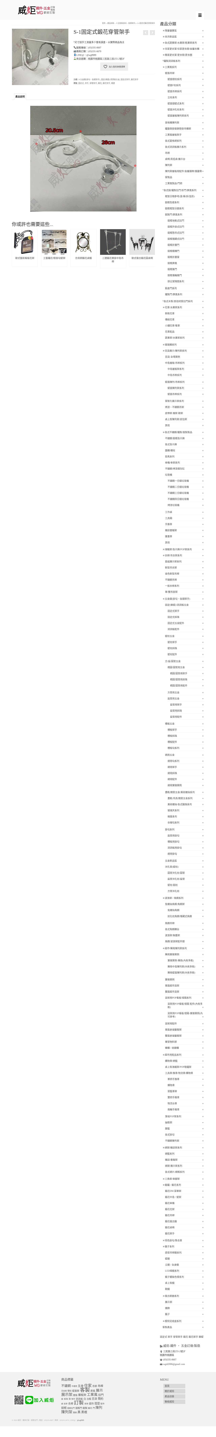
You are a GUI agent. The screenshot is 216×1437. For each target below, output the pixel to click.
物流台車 (172, 1103)
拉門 (101, 1394)
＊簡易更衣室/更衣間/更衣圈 (177, 55)
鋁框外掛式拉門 (176, 226)
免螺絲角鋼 (173, 910)
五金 (81, 1386)
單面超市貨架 (172, 985)
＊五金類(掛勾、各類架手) (89, 79)
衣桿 (70, 1403)
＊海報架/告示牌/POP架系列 (177, 549)
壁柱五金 (169, 636)
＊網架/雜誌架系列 (172, 1147)
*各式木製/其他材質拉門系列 (178, 301)
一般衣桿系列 (172, 586)
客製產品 (167, 1327)
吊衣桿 (64, 1391)
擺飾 (167, 1308)
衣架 (66, 1404)
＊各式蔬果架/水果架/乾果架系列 (180, 43)
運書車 (168, 536)
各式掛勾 (169, 1134)
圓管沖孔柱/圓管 (176, 873)
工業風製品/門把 (173, 183)
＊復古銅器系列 (171, 1296)
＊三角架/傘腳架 (171, 1179)
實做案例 (169, 979)
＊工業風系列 (170, 67)
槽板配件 (172, 742)
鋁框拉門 (71, 1408)
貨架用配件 (171, 1023)
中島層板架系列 (176, 369)
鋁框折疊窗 (173, 257)
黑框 (84, 1412)
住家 (88, 1386)
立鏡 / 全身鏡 (172, 1265)
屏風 (92, 1391)
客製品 (168, 177)
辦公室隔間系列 (176, 281)
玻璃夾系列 (173, 810)
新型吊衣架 (171, 567)
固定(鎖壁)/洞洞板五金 (110, 79)
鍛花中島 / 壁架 (173, 1197)
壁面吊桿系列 (175, 91)
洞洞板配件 (173, 629)
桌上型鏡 (169, 1283)
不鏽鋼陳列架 (172, 1140)
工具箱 (168, 518)
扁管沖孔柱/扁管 (176, 879)
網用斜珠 (172, 773)
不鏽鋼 (66, 1386)
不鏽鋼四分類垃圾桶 (178, 499)
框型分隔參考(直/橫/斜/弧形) (180, 196)
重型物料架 (171, 1042)
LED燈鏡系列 (172, 1271)
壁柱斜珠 (172, 648)
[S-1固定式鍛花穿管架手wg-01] (40, 56)
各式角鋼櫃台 (172, 929)
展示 (99, 1390)
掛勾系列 (169, 829)
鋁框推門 (172, 269)
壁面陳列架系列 (176, 388)
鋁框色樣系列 (172, 202)
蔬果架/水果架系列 (175, 338)
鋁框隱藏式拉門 (176, 239)
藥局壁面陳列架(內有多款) (181, 972)
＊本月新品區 (170, 36)
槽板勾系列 (173, 748)
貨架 (86, 1404)
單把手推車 (173, 1079)
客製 (85, 1390)
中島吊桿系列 (175, 375)
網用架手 (172, 767)
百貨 (94, 1398)
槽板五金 (169, 723)
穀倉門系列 (171, 288)
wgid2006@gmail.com (174, 1364)
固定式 (81, 83)
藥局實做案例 (172, 954)
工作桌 (168, 512)
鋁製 (85, 1408)
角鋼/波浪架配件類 (175, 941)
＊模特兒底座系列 (172, 1321)
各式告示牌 (171, 444)
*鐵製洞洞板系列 (171, 61)
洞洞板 (79, 1399)
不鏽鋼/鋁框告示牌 (175, 438)
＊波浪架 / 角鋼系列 (173, 898)
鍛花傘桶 (169, 1203)
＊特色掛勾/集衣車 (172, 1240)
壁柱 (70, 1391)
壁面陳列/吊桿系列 (175, 382)
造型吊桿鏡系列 (173, 1252)
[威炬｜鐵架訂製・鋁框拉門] (42, 9)
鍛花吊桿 (169, 1215)
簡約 (100, 1398)
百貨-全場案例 (172, 357)
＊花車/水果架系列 (172, 307)
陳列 (99, 1407)
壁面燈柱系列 (175, 79)
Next (152, 249)
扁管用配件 (176, 717)
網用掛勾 (172, 854)
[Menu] (200, 15)
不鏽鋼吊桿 (171, 580)
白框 (89, 1399)
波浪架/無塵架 (172, 935)
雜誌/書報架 (171, 1160)
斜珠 (66, 1399)
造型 (97, 1403)
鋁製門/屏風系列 (173, 214)
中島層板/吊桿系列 (175, 363)
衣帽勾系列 (173, 822)
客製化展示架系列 (174, 401)
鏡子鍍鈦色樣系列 (174, 1277)
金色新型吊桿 (172, 573)
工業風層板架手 (173, 134)
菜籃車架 (172, 1091)
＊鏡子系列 (168, 1246)
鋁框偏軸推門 (175, 275)
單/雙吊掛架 (171, 592)
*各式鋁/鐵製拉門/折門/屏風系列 (179, 190)
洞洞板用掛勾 (175, 848)
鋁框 (64, 1407)
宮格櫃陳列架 (172, 122)
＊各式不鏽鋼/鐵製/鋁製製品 (177, 432)
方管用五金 (173, 692)
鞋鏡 (167, 1289)
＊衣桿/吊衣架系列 (172, 555)
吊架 (94, 1386)
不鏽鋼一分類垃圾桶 (178, 481)
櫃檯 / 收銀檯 (172, 1048)
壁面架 (75, 1391)
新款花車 (169, 313)
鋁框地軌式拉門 (176, 220)
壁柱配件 (172, 654)
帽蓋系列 (172, 816)
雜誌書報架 (171, 530)
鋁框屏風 (172, 263)
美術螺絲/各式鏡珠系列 (180, 804)
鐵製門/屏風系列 (173, 294)
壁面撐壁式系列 (176, 103)
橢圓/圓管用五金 (176, 667)
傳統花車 (169, 319)
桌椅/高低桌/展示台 (175, 159)
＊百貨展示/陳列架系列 (175, 351)
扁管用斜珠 (176, 710)
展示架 (168, 1302)
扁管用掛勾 (173, 835)
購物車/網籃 (171, 1061)
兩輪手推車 (173, 1109)
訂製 (79, 1402)
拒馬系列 (169, 456)
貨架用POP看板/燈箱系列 (178, 998)
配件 (103, 1404)
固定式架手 (125, 79)
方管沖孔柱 (173, 891)
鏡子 (167, 1314)
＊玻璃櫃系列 (170, 344)
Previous (15, 249)
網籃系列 (169, 1153)
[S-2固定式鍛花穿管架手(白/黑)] (152, 32)
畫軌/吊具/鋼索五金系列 (180, 798)
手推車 (168, 524)
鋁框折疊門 (173, 245)
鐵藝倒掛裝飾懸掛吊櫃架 (178, 128)
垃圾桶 (168, 475)
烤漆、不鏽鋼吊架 (174, 407)
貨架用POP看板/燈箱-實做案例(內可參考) (185, 1015)
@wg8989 (80, 1420)
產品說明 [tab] (20, 96)
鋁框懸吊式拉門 (176, 233)
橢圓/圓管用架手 (178, 673)
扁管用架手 (176, 704)
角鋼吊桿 (169, 923)
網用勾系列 (173, 761)
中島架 (74, 1386)
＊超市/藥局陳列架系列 (175, 948)
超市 (91, 1403)
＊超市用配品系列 (172, 1055)
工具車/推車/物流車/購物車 (179, 1073)
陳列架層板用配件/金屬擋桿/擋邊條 (183, 171)
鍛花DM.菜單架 (173, 1191)
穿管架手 (93, 83)
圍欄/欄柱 (170, 450)
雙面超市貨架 (172, 991)
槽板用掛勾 (173, 841)
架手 (87, 83)
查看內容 (24, 264)
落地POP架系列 (173, 1116)
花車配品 (169, 331)
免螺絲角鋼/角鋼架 (175, 904)
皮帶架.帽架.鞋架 (174, 413)
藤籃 (167, 1128)
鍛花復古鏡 (171, 1221)
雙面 (75, 1413)
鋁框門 (78, 1408)
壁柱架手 (172, 642)
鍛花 (100, 83)
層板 (75, 1395)
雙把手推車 (173, 1097)
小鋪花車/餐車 (172, 325)
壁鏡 (167, 1258)
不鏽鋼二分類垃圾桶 (178, 487)
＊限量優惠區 (170, 30)
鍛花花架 (169, 1209)
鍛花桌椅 (169, 1227)
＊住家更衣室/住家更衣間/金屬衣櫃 (181, 49)
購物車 (171, 1085)
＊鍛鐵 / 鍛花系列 (172, 1185)
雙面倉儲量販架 (173, 1036)
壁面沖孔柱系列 (176, 109)
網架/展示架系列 (173, 1166)
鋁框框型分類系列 (174, 208)
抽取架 (168, 1122)
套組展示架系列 (173, 561)
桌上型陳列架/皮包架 (176, 419)
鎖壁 (113, 83)
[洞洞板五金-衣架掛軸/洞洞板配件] (145, 32)
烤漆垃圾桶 (173, 505)
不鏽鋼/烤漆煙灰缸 (175, 468)
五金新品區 (171, 860)
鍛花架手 (134, 79)
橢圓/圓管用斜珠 (178, 679)
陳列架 (168, 165)
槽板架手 (172, 730)
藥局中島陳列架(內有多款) (181, 966)
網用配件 (172, 779)
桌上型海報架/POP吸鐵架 (178, 1067)
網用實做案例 (175, 785)
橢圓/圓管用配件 (178, 685)
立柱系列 (172, 97)
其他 (167, 425)
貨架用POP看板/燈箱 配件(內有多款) (185, 1006)
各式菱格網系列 (173, 141)
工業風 (92, 1395)
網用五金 (169, 755)
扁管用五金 (173, 698)
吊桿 (167, 153)
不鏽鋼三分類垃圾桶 (178, 493)
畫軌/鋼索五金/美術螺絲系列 (180, 792)
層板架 (82, 1394)
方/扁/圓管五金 (173, 661)
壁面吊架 (169, 73)
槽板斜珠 (172, 736)
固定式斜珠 (173, 617)
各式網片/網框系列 (175, 1172)
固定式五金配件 (176, 623)
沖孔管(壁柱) (172, 867)
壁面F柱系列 (174, 85)
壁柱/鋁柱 (173, 885)
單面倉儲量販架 (173, 1029)
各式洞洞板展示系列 (175, 147)
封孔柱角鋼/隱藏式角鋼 (180, 916)
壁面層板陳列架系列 (178, 115)
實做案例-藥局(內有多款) (181, 960)
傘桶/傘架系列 (172, 462)
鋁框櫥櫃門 (173, 251)
